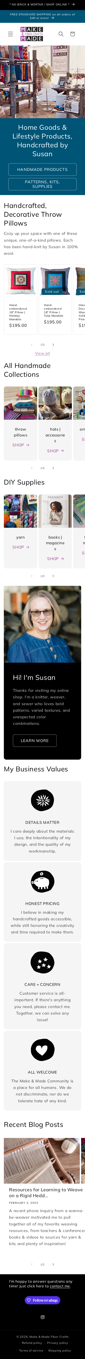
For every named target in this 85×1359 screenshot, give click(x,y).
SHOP (18, 445)
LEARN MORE (35, 740)
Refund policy (32, 1343)
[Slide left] (32, 345)
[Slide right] (53, 345)
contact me (60, 1286)
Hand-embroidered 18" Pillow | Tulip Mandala (53, 310)
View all (42, 353)
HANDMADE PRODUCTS (42, 169)
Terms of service (31, 1350)
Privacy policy (57, 1343)
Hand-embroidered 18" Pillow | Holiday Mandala (18, 312)
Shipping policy (59, 1350)
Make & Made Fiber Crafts (48, 1336)
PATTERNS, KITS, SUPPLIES (42, 184)
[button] (10, 34)
